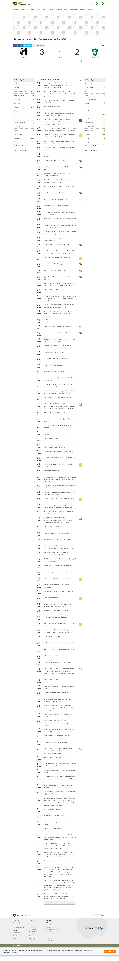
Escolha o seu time (103, 3)
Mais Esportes (74, 9)
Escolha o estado (97, 3)
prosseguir (109, 951)
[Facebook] (95, 915)
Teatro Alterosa (49, 927)
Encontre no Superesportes (91, 3)
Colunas (82, 9)
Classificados (32, 938)
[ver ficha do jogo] (81, 61)
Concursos (32, 940)
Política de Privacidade (10, 952)
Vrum (30, 925)
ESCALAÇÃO (20, 80)
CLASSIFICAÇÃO (22, 150)
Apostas (32, 9)
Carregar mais (59, 903)
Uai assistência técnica (51, 940)
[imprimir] (103, 45)
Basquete (50, 9)
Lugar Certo (32, 927)
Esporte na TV (24, 9)
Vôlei (38, 9)
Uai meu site (48, 931)
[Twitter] (98, 915)
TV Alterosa (16, 932)
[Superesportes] (15, 915)
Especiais (90, 9)
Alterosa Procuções (50, 925)
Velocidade (59, 9)
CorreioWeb (32, 929)
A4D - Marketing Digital (51, 929)
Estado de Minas (18, 922)
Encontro (16, 938)
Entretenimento (33, 933)
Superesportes (33, 931)
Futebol (15, 9)
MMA (66, 9)
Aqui (14, 925)
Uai (30, 922)
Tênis (44, 9)
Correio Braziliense (18, 927)
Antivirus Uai (48, 938)
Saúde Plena (32, 936)
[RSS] (102, 915)
